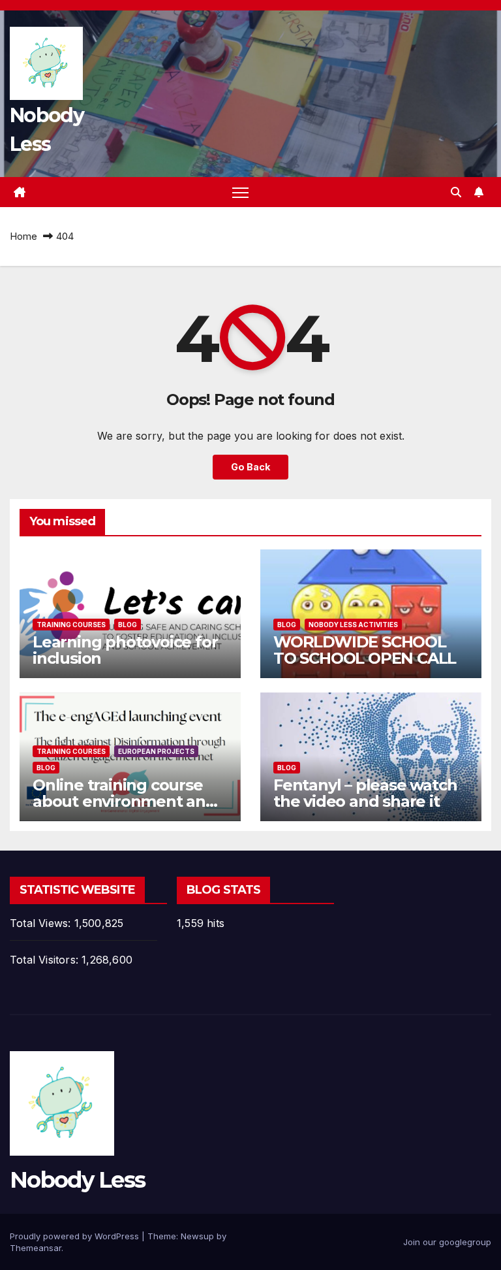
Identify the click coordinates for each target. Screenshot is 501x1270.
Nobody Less (77, 1180)
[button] (456, 192)
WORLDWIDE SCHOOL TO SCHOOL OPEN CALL (364, 650)
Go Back (250, 466)
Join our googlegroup (447, 1242)
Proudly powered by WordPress (76, 1236)
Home (23, 236)
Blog (127, 624)
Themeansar (35, 1248)
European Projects (156, 751)
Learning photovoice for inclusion (125, 650)
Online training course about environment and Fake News (124, 801)
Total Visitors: (46, 959)
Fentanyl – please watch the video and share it (365, 793)
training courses (71, 624)
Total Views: (42, 923)
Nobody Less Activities (353, 624)
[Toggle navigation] (240, 192)
